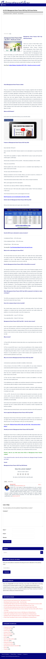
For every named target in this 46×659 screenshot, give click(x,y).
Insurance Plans (7, 632)
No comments (20, 13)
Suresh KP (15, 13)
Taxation (5, 649)
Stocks (5, 647)
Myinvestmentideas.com (20, 485)
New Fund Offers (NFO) (9, 639)
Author (5, 481)
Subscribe (6, 572)
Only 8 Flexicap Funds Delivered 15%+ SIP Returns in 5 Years (17, 600)
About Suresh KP (16, 496)
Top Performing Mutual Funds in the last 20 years (21, 247)
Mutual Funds (7, 635)
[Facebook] (39, 484)
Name (4, 529)
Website (5, 537)
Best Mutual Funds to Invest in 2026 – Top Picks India (15, 602)
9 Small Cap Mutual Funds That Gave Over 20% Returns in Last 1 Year (19, 605)
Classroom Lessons (8, 627)
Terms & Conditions (5, 654)
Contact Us (25, 654)
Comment (5, 511)
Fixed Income (7, 630)
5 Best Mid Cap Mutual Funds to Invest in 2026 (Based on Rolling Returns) (19, 612)
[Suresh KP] (7, 491)
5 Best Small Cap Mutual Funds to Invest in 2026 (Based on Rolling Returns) (20, 617)
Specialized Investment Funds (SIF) (11, 645)
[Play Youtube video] (23, 130)
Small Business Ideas (8, 644)
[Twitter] (40, 484)
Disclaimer (20, 654)
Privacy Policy (13, 654)
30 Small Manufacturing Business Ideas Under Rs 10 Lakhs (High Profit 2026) (20, 607)
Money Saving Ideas (8, 633)
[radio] (18, 474)
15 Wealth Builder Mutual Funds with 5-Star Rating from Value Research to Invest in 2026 (23, 603)
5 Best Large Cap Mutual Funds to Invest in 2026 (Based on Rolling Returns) (20, 613)
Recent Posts (10, 481)
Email (4, 533)
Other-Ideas (6, 640)
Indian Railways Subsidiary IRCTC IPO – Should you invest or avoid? (24, 65)
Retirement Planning (8, 642)
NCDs (5, 637)
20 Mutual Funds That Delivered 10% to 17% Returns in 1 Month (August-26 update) (22, 615)
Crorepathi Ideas (7, 628)
